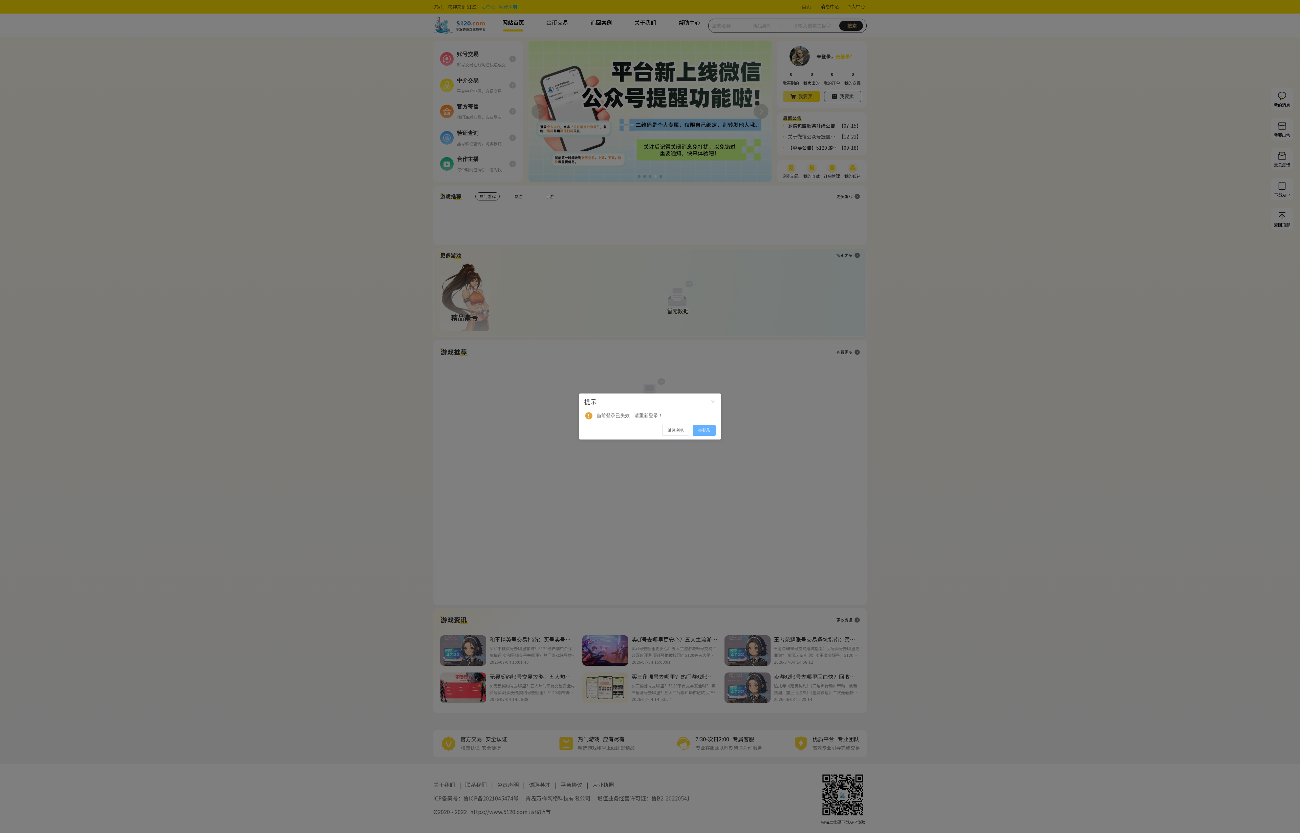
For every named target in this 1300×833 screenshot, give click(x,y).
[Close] (713, 402)
